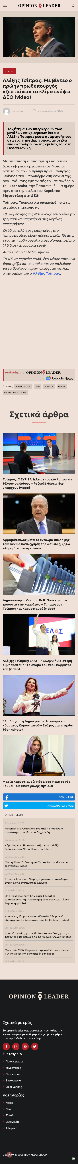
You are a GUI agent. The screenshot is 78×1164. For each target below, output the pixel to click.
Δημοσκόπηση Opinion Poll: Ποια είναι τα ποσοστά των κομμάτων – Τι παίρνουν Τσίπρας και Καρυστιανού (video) (35, 604)
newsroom (19, 111)
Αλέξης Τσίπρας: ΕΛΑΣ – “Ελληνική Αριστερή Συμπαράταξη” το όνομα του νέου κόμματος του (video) (37, 665)
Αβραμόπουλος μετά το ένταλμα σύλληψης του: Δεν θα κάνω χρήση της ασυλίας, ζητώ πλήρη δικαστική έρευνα (36, 544)
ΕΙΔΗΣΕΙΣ (49, 386)
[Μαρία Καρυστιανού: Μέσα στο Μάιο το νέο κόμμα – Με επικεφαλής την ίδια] (39, 755)
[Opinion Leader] (39, 5)
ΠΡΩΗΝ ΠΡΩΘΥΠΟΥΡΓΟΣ (15, 393)
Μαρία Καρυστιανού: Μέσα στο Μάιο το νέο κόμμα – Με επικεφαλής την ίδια (36, 784)
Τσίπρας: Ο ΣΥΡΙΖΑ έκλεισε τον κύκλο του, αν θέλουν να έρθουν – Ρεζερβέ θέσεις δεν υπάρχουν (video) (37, 483)
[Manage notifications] (9, 1154)
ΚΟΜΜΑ (61, 386)
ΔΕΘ (38, 386)
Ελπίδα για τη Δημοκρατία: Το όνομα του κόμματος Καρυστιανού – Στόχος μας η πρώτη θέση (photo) (38, 725)
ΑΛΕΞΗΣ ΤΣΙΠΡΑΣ (23, 386)
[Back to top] (67, 1153)
